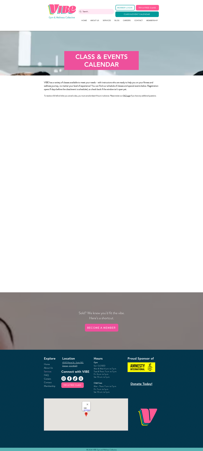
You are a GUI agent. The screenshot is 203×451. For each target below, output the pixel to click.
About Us (48, 368)
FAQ (46, 375)
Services (47, 371)
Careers (47, 378)
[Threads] (81, 378)
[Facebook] (69, 378)
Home (47, 364)
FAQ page (126, 95)
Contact (48, 382)
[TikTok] (75, 378)
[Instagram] (63, 378)
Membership (49, 386)
